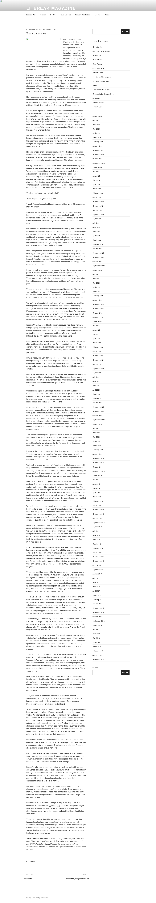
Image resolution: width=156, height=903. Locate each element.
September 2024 (99, 214)
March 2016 (97, 646)
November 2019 (98, 462)
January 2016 (97, 655)
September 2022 (99, 317)
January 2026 (97, 146)
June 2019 (96, 484)
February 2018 (98, 548)
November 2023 (98, 257)
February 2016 (98, 651)
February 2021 (98, 398)
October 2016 (97, 616)
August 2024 (97, 219)
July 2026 (96, 120)
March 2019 (97, 497)
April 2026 (96, 133)
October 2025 (97, 159)
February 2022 (98, 347)
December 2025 (98, 150)
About (107, 15)
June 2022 (96, 330)
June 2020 (96, 432)
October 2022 (97, 313)
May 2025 (96, 180)
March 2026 (97, 137)
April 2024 (96, 236)
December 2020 (98, 407)
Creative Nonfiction (82, 15)
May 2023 (96, 283)
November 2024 (98, 206)
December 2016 (98, 608)
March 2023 (97, 291)
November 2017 (98, 561)
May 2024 (96, 231)
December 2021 (98, 355)
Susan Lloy (51, 30)
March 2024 (97, 240)
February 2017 (98, 599)
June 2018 (96, 535)
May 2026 (96, 129)
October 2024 (97, 210)
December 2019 (98, 458)
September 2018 (99, 522)
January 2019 (97, 505)
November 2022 (98, 308)
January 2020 (97, 454)
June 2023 (96, 278)
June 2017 (96, 582)
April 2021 (96, 390)
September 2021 (99, 368)
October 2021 (97, 364)
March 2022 (97, 343)
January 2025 (97, 197)
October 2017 (97, 565)
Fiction (43, 15)
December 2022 (98, 304)
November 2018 (98, 514)
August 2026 (97, 116)
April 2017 (96, 591)
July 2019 (96, 480)
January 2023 (97, 300)
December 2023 (98, 253)
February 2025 (98, 193)
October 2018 (97, 518)
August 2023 (97, 270)
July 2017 (96, 578)
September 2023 (99, 266)
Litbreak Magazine (51, 8)
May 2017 (96, 587)
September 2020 (99, 420)
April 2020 (96, 441)
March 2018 (97, 544)
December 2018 (98, 509)
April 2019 (96, 492)
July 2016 (96, 629)
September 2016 (99, 621)
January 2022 (97, 351)
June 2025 (96, 176)
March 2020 (97, 445)
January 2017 (97, 604)
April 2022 (96, 338)
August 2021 (97, 373)
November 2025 (98, 154)
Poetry (52, 15)
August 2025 (97, 167)
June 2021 (96, 381)
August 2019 (97, 475)
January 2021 (97, 403)
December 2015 (98, 659)
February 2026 (98, 142)
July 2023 (96, 274)
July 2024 (96, 223)
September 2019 (99, 471)
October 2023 (97, 261)
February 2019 (98, 501)
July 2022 (96, 326)
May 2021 (96, 385)
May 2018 (96, 539)
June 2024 (96, 227)
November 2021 (98, 360)
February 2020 (98, 450)
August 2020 (97, 424)
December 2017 (98, 557)
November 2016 (98, 612)
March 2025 (97, 189)
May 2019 (96, 488)
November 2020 (98, 411)
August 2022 (97, 321)
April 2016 (96, 642)
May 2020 (96, 437)
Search (125, 31)
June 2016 (96, 634)
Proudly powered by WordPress (37, 898)
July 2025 (96, 172)
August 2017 (97, 574)
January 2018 (97, 552)
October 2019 (97, 467)
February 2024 (98, 244)
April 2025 (96, 184)
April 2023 (96, 287)
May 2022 (96, 334)
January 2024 (97, 249)
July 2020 (96, 428)
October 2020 (97, 415)
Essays (97, 15)
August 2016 (97, 625)
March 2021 (97, 394)
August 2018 (97, 527)
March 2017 (97, 595)
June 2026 (96, 124)
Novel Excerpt (65, 15)
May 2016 (96, 638)
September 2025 (99, 163)
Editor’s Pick (31, 15)
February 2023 (98, 296)
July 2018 (96, 531)
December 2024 (98, 201)
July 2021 (96, 377)
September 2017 (99, 569)
